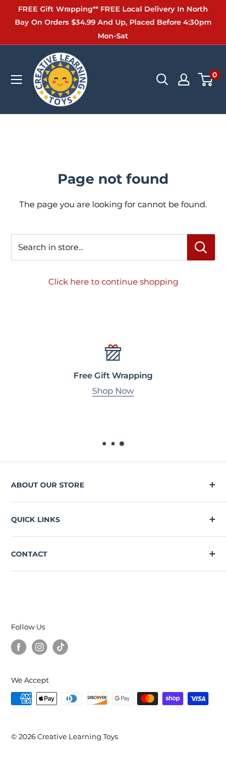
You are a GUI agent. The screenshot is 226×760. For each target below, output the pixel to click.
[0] (206, 79)
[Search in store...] (201, 247)
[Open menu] (16, 79)
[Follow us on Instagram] (39, 647)
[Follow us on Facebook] (18, 647)
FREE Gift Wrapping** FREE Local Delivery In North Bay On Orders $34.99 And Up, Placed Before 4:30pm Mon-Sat (113, 22)
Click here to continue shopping (113, 281)
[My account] (183, 79)
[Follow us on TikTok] (60, 647)
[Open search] (162, 79)
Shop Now (113, 390)
